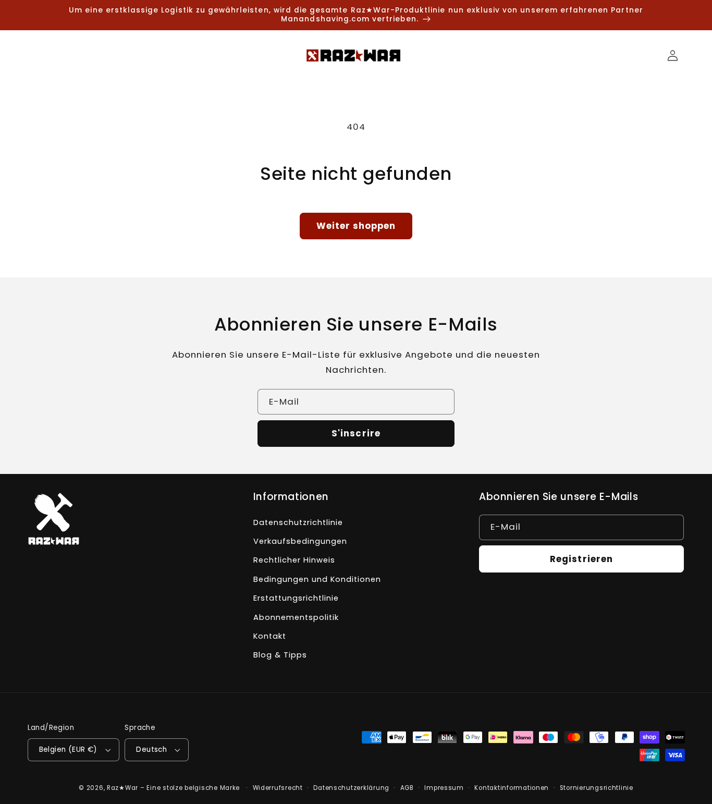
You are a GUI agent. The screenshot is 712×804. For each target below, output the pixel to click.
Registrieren (581, 559)
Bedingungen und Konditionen (317, 579)
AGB (407, 788)
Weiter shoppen (356, 226)
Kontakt (269, 636)
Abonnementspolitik (296, 617)
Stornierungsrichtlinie (596, 788)
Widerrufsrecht (278, 788)
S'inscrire (356, 433)
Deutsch (151, 749)
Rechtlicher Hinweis (294, 560)
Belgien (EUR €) (68, 749)
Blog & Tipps (280, 655)
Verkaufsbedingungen (300, 541)
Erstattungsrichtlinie (296, 598)
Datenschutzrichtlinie (298, 522)
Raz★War (122, 788)
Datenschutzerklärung (351, 788)
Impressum (444, 788)
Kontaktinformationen (511, 788)
